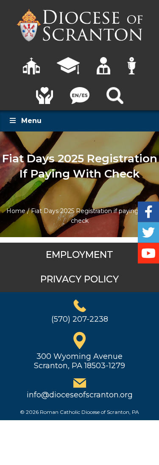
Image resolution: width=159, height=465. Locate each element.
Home (15, 211)
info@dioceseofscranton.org (80, 394)
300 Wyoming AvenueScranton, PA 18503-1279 (79, 361)
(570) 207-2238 (79, 319)
